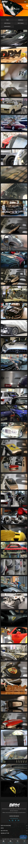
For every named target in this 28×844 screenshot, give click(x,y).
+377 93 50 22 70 (14, 818)
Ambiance (12, 10)
